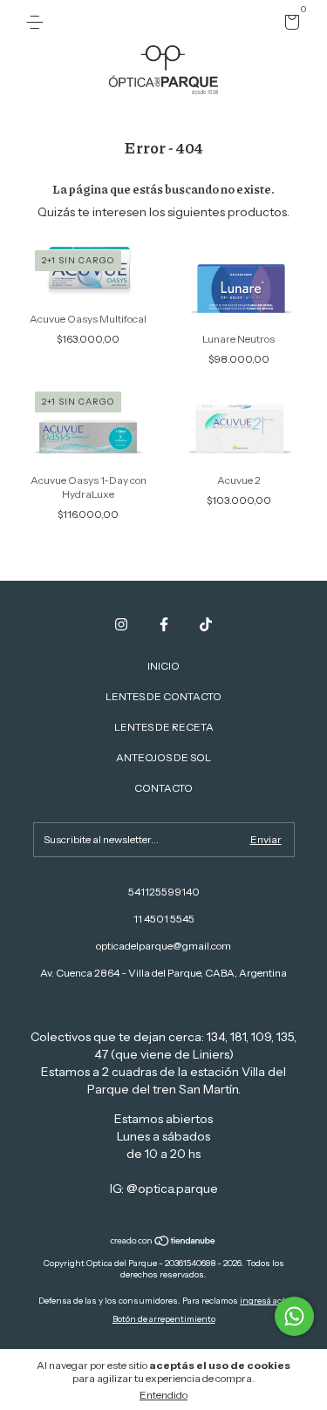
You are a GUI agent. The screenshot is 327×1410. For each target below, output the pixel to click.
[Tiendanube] (163, 1242)
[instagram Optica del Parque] (121, 624)
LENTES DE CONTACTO (163, 696)
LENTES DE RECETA (164, 726)
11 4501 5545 (163, 918)
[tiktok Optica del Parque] (206, 624)
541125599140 (164, 891)
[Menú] (38, 22)
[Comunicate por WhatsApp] (294, 1316)
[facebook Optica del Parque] (164, 624)
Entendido (163, 1394)
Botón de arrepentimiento (163, 1319)
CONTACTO (163, 787)
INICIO (163, 665)
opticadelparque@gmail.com (163, 945)
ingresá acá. (264, 1300)
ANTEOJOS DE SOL (163, 757)
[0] (289, 25)
